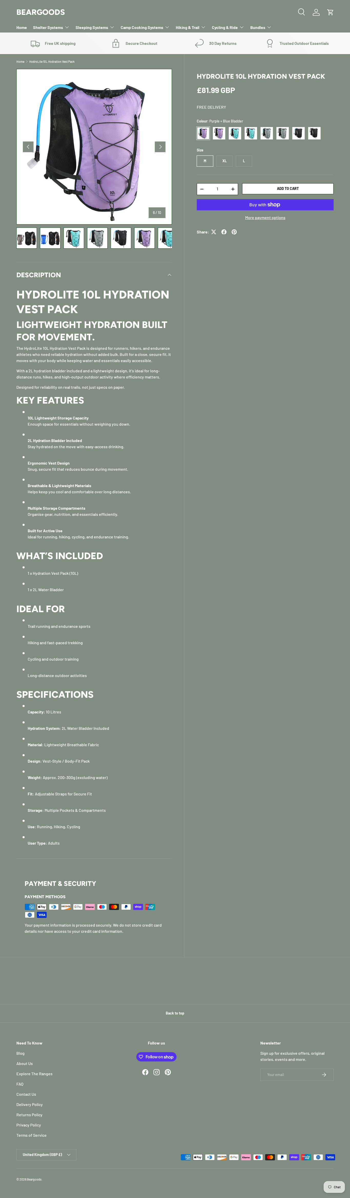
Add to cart (288, 188)
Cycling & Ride (225, 27)
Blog (20, 1053)
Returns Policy (29, 1114)
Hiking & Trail (187, 27)
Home (21, 27)
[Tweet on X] (214, 232)
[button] (330, 12)
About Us (24, 1063)
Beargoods (34, 1179)
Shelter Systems (48, 27)
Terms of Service (31, 1135)
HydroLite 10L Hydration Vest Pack (52, 61)
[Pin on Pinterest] (234, 232)
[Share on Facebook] (224, 232)
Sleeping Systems (92, 27)
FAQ (19, 1083)
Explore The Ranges (34, 1073)
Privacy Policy (28, 1124)
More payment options (265, 217)
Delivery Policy (29, 1104)
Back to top (175, 1013)
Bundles (257, 27)
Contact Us (26, 1094)
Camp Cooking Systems (142, 27)
